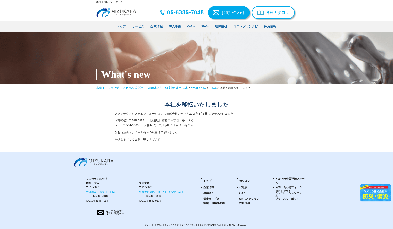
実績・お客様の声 (214, 203)
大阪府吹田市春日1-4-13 (100, 192)
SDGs (205, 26)
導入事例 (175, 26)
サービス (138, 26)
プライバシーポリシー (288, 198)
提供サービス (211, 198)
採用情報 (270, 26)
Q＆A (191, 26)
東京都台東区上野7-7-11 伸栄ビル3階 (161, 192)
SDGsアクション (249, 198)
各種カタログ (277, 12)
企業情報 (156, 26)
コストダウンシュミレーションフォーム (290, 193)
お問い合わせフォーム (288, 187)
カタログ (244, 180)
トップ (121, 26)
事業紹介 (208, 193)
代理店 (243, 187)
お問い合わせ (233, 12)
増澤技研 (221, 26)
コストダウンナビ (245, 26)
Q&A (242, 193)
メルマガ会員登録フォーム (290, 181)
